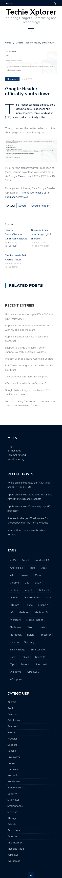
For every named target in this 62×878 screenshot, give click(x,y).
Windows (15, 672)
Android (25, 560)
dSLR (38, 582)
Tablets (11, 824)
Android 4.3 (16, 567)
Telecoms (13, 836)
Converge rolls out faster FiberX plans (26, 376)
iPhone (29, 605)
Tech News (13, 830)
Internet (14, 605)
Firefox (14, 590)
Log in (10, 446)
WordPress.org (15, 459)
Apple (32, 567)
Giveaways (13, 757)
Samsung (29, 642)
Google (14, 597)
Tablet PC (40, 657)
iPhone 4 (43, 605)
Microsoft (15, 620)
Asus (44, 567)
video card (41, 664)
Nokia (42, 627)
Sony (13, 657)
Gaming (11, 751)
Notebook (15, 634)
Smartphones (15, 806)
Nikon (30, 627)
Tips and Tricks (15, 848)
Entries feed (14, 450)
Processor (45, 634)
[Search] (54, 3)
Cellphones (13, 720)
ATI (12, 575)
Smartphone (38, 649)
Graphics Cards (32, 597)
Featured (12, 726)
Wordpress (16, 679)
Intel (49, 597)
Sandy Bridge (17, 649)
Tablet (25, 657)
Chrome (14, 582)
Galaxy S (44, 590)
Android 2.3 (42, 560)
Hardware (13, 769)
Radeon (14, 642)
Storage (12, 818)
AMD (13, 560)
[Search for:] (15, 3)
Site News (13, 799)
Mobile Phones (34, 620)
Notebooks (13, 781)
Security (12, 793)
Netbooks (15, 627)
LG (11, 612)
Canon (38, 575)
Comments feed (16, 455)
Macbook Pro (42, 612)
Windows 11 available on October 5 (25, 383)
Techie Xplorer (31, 12)
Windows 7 (33, 672)
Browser (24, 575)
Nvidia (30, 634)
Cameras (12, 714)
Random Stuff (15, 787)
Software (12, 812)
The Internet (14, 842)
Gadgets (28, 590)
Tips (12, 664)
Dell (26, 582)
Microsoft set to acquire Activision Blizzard (29, 358)
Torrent (25, 664)
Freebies (12, 738)
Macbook (24, 612)
